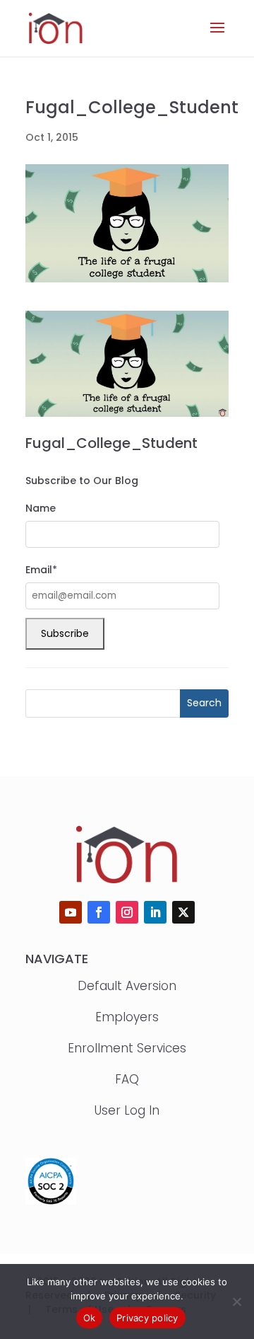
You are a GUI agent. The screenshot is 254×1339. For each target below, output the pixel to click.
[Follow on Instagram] (127, 912)
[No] (236, 1301)
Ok (89, 1317)
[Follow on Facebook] (98, 912)
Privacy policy (147, 1317)
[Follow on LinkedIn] (155, 912)
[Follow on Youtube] (70, 912)
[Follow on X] (183, 912)
